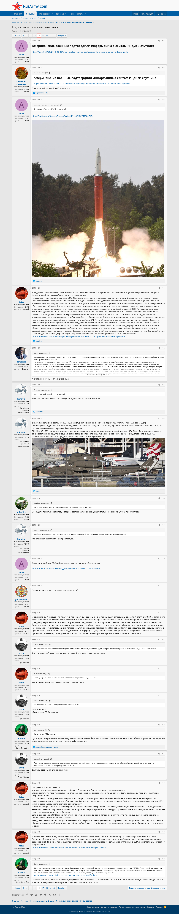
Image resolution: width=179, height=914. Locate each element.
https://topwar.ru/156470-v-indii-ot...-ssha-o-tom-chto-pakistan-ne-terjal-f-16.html (69, 847)
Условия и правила (109, 907)
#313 (163, 639)
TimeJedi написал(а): (42, 390)
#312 (163, 612)
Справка (150, 907)
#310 (163, 559)
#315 (163, 695)
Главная (18, 13)
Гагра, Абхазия (23, 663)
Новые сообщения (20, 18)
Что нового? (44, 13)
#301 (163, 41)
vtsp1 (16, 31)
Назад (17, 35)
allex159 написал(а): (42, 530)
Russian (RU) (19, 907)
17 (43, 35)
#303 (163, 100)
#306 (163, 385)
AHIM (21, 54)
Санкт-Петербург (22, 748)
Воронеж (25, 369)
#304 (163, 288)
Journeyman (21, 599)
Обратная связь (92, 907)
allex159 (21, 512)
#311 (163, 585)
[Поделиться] (159, 40)
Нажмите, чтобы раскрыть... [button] (98, 374)
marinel (21, 738)
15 (35, 35)
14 (30, 35)
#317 (163, 754)
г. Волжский (24, 309)
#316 (163, 725)
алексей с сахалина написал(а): (46, 105)
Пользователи (76, 13)
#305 (163, 348)
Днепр (26, 519)
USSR (27, 62)
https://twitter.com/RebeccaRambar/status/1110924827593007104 (62, 116)
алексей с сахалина (21, 83)
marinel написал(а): (41, 759)
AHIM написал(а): (41, 73)
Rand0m (21, 398)
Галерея (60, 13)
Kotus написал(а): (41, 353)
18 (47, 35)
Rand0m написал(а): (42, 503)
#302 (163, 68)
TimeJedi (21, 361)
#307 (163, 418)
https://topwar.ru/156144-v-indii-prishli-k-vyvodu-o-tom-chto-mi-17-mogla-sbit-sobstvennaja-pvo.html (78, 336)
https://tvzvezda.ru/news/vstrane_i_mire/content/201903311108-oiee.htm (66, 568)
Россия (26, 91)
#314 (163, 668)
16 (39, 35)
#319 (163, 832)
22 (54, 35)
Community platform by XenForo (89, 912)
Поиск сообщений (37, 18)
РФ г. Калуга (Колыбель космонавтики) (23, 410)
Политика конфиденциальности (132, 907)
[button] (52, 13)
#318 (163, 783)
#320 (163, 859)
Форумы (30, 13)
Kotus (21, 302)
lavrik (21, 653)
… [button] (26, 35)
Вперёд (61, 35)
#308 (163, 498)
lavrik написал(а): (40, 674)
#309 (163, 525)
